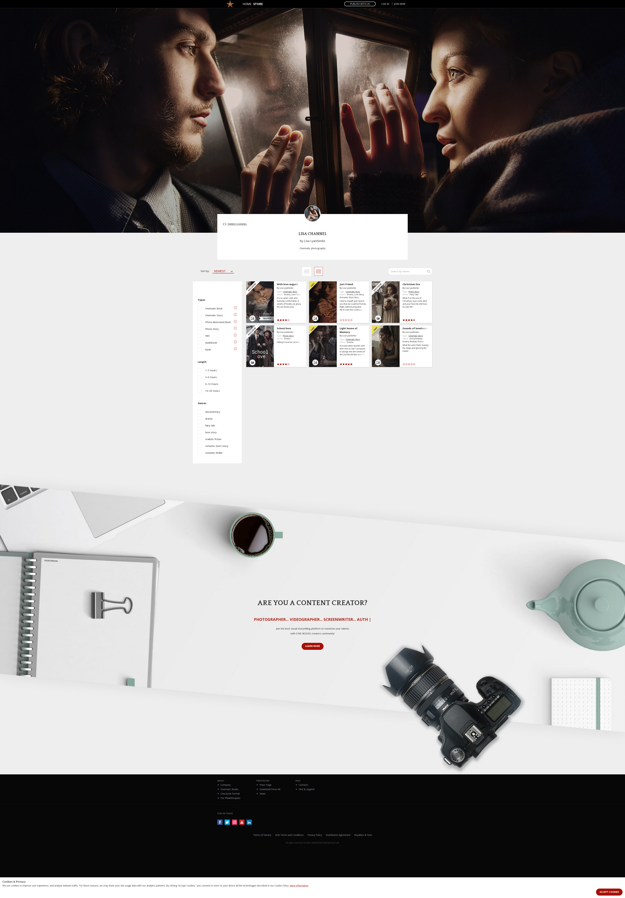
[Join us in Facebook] (219, 822)
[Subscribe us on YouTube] (241, 822)
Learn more (312, 646)
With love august (287, 284)
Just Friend (346, 284)
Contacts (303, 784)
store (258, 4)
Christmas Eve (411, 284)
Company (226, 784)
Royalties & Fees (363, 834)
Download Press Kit (270, 789)
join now (399, 3)
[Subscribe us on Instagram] (234, 822)
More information (299, 885)
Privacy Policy (315, 834)
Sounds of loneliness (415, 328)
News (263, 793)
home (247, 4)
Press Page (265, 784)
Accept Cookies (609, 891)
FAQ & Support (307, 789)
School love (284, 328)
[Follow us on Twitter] (227, 822)
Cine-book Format (230, 793)
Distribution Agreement (338, 834)
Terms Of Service (262, 834)
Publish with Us (360, 3)
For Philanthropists (230, 798)
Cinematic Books (229, 789)
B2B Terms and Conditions (289, 834)
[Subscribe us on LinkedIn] (249, 822)
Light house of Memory (348, 330)
